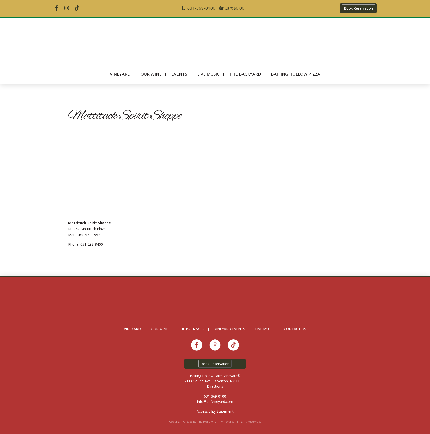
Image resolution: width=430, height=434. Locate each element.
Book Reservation (358, 8)
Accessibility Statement (215, 411)
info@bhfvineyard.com (215, 401)
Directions (215, 386)
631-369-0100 (200, 8)
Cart (234, 8)
